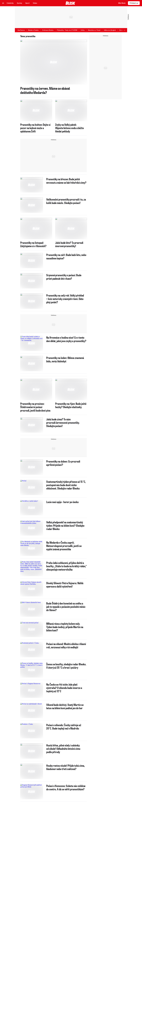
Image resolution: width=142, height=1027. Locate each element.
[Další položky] (124, 30)
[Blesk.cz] (70, 3)
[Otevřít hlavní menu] (3, 3)
